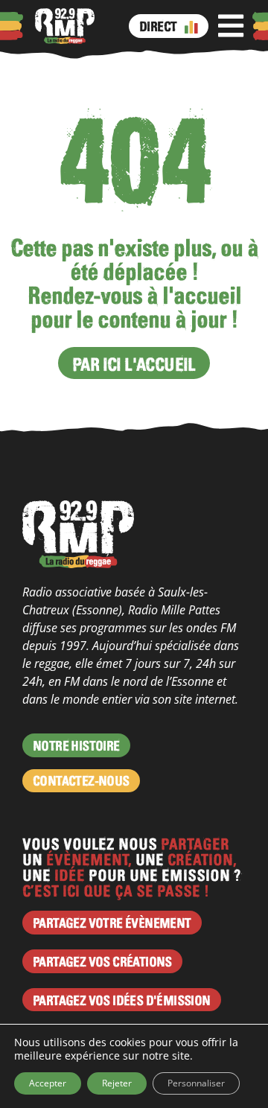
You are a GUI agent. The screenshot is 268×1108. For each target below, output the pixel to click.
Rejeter (117, 1083)
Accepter (47, 1083)
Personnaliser (196, 1083)
